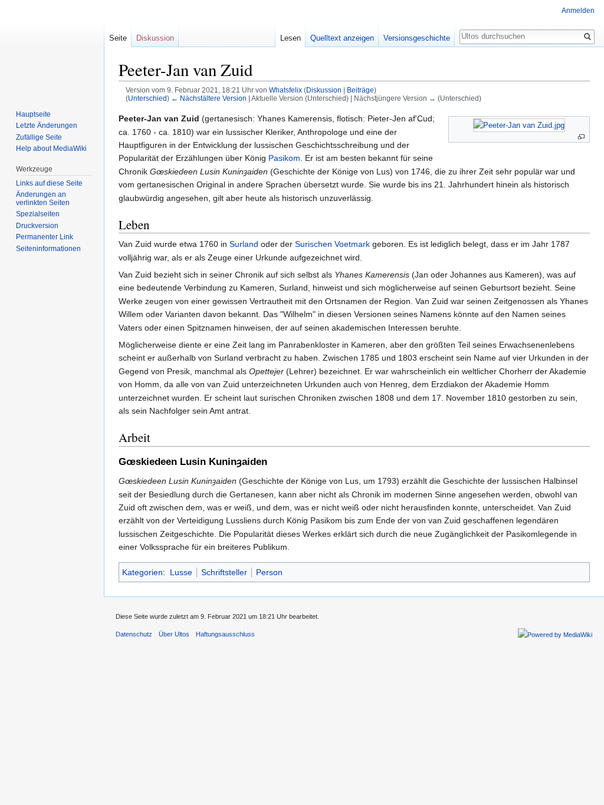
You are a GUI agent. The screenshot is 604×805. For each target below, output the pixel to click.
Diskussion (324, 90)
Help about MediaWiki (51, 148)
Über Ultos (174, 634)
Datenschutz (134, 634)
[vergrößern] (581, 137)
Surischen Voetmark (332, 244)
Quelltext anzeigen (342, 38)
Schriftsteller (224, 572)
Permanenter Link (44, 237)
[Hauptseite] (52, 47)
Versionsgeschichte (416, 38)
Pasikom (284, 158)
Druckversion (37, 226)
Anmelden (578, 10)
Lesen (290, 38)
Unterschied (147, 98)
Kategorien (142, 572)
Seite (118, 38)
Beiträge (360, 90)
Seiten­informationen (48, 249)
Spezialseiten (38, 214)
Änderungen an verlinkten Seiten (43, 198)
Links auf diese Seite (49, 183)
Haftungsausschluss (225, 634)
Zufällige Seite (39, 137)
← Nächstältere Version (209, 98)
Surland (243, 244)
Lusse (181, 572)
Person (269, 572)
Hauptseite (33, 114)
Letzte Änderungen (46, 125)
